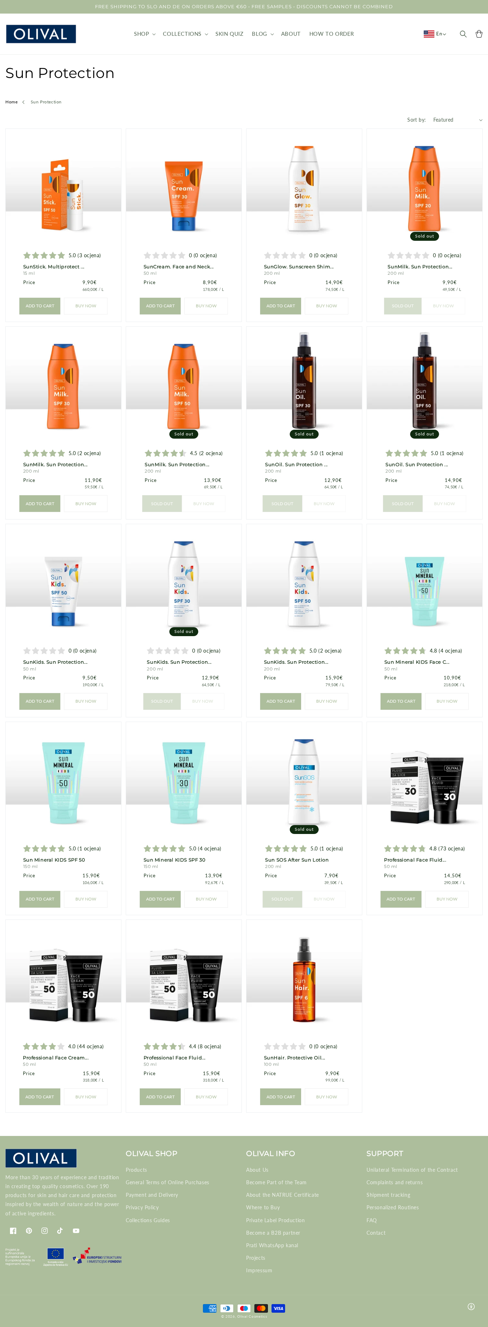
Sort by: (416, 120)
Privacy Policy (142, 1207)
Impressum (259, 1270)
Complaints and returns (395, 1182)
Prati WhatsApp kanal (272, 1245)
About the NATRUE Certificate (282, 1195)
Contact (376, 1233)
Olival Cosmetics (252, 1316)
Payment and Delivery (152, 1195)
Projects (255, 1258)
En (439, 33)
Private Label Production (275, 1220)
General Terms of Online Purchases (167, 1182)
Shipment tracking (388, 1195)
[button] (144, 34)
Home (11, 101)
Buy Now (85, 305)
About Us (257, 1170)
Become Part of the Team (276, 1182)
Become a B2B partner (273, 1233)
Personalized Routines (393, 1207)
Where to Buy (263, 1207)
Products (136, 1170)
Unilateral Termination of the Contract (412, 1170)
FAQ (372, 1220)
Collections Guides (148, 1220)
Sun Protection (46, 101)
